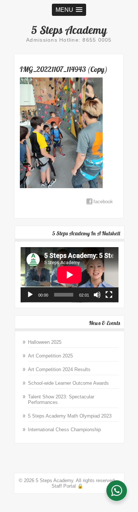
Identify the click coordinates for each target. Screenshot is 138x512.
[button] (69, 10)
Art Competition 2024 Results (59, 369)
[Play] (30, 294)
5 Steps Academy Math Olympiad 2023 (70, 416)
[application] (69, 274)
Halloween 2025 (44, 342)
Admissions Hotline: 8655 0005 (69, 40)
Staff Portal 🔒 (67, 486)
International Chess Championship (64, 429)
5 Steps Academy (69, 30)
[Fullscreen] (109, 294)
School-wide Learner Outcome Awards (68, 383)
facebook (103, 201)
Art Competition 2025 (50, 356)
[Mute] (97, 294)
